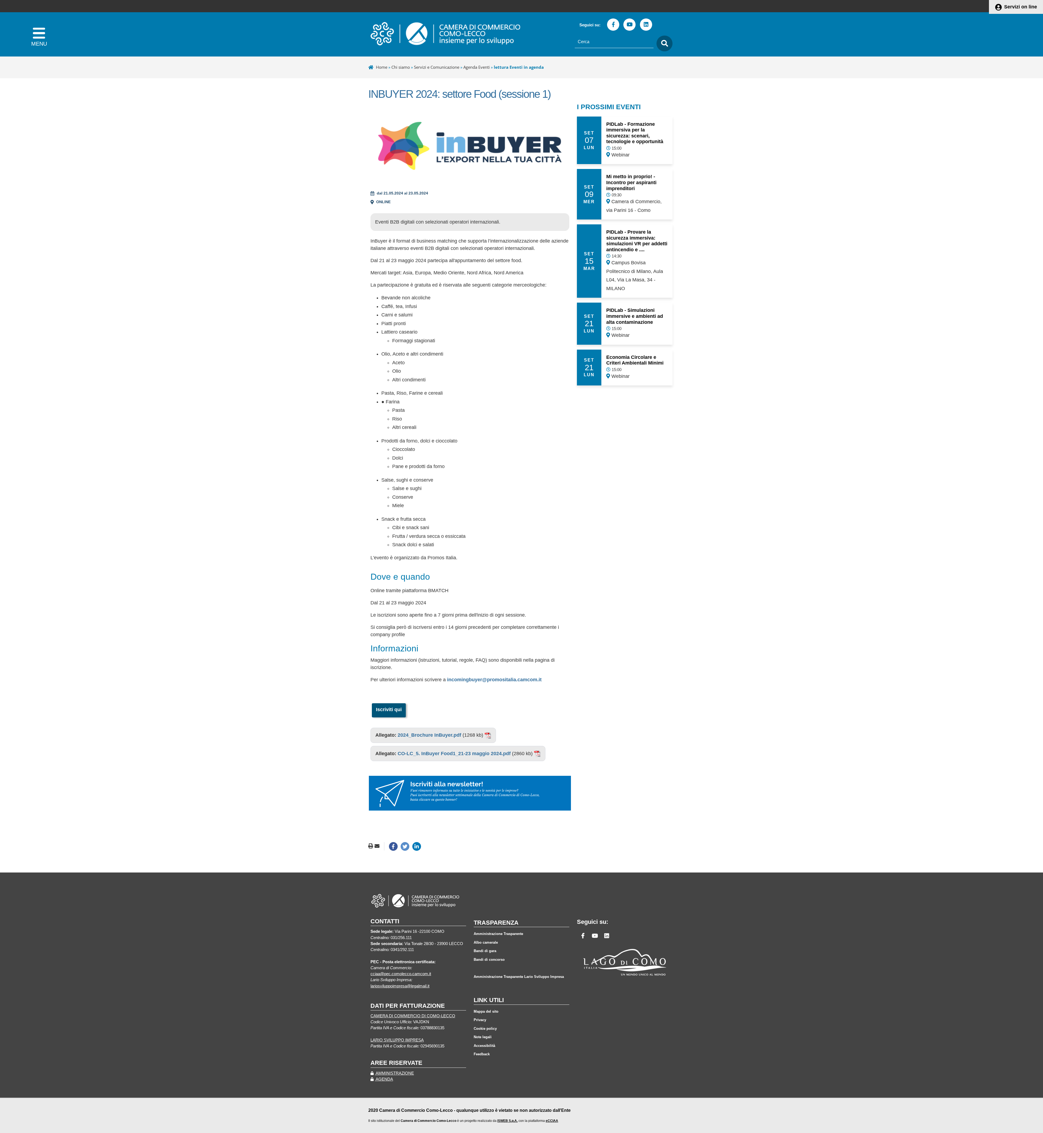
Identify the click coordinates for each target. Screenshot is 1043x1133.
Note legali (483, 1037)
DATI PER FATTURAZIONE (407, 1005)
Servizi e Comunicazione (436, 67)
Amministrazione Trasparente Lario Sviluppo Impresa (519, 977)
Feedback (482, 1054)
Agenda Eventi (476, 67)
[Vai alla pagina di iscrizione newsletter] (470, 793)
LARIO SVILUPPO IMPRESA (397, 1040)
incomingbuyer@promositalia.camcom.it (494, 679)
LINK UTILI (489, 1000)
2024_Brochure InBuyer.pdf (429, 735)
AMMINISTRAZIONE (394, 1073)
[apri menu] (39, 34)
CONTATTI (384, 921)
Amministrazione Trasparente (498, 934)
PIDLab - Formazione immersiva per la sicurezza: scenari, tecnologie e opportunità (634, 133)
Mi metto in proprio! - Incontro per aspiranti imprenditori (631, 182)
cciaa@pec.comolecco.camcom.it (400, 974)
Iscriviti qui (389, 709)
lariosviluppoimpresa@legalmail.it (399, 986)
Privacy (480, 1020)
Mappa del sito (486, 1011)
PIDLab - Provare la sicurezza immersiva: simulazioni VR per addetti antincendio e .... (636, 240)
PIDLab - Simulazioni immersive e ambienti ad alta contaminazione (634, 316)
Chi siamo (400, 67)
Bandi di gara (485, 951)
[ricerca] (663, 44)
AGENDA (384, 1079)
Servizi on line (1020, 7)
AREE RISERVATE (396, 1062)
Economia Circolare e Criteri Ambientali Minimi (635, 360)
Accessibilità (484, 1046)
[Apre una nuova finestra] (393, 846)
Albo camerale (486, 942)
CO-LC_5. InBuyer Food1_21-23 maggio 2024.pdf (454, 753)
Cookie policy (485, 1029)
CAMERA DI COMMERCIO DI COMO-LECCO (412, 1016)
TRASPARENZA (496, 922)
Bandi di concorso (489, 960)
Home (381, 67)
